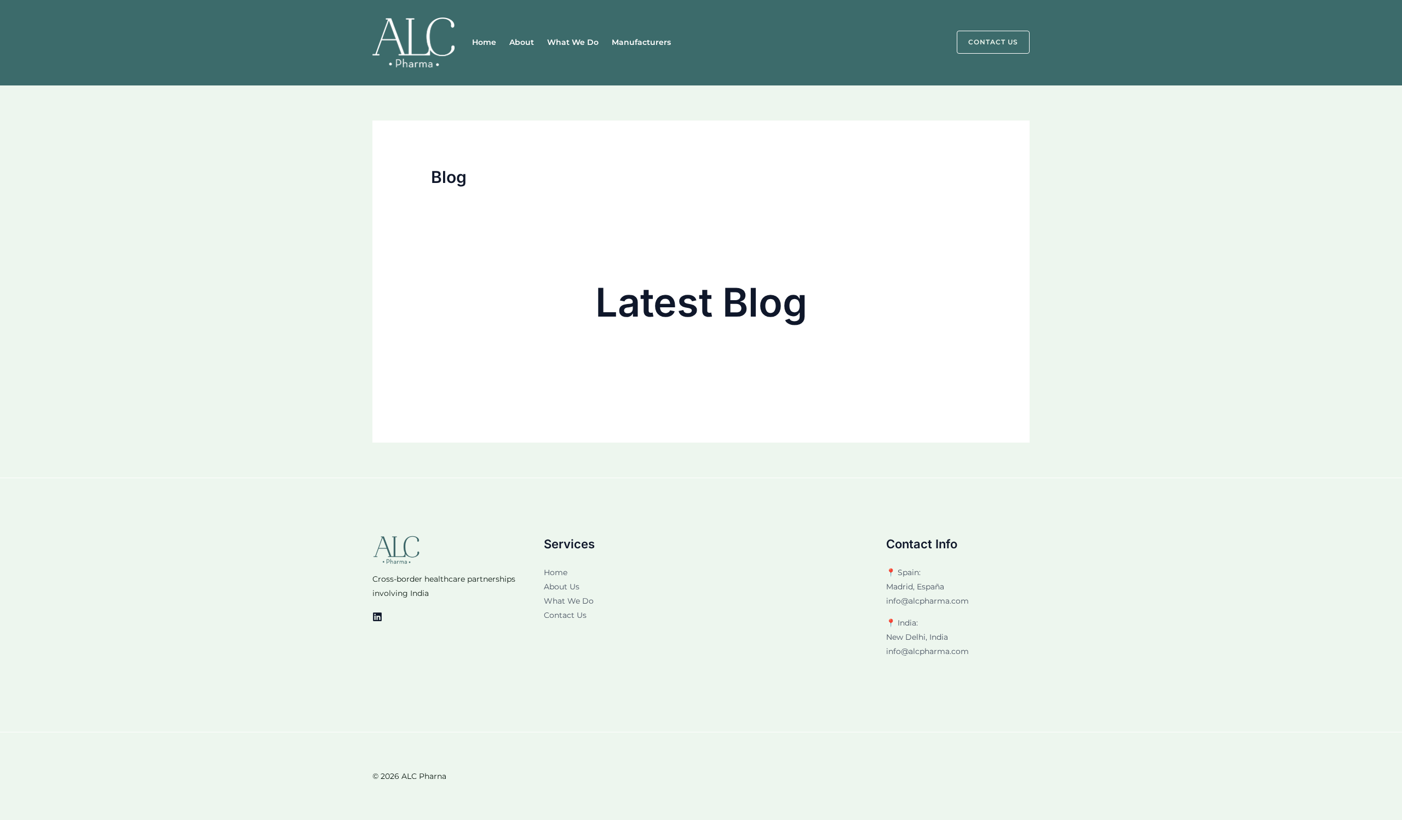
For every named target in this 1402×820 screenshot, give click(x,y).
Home (484, 42)
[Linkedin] (377, 617)
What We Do (573, 42)
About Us (561, 587)
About (521, 42)
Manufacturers (641, 42)
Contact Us (565, 615)
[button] (987, 42)
